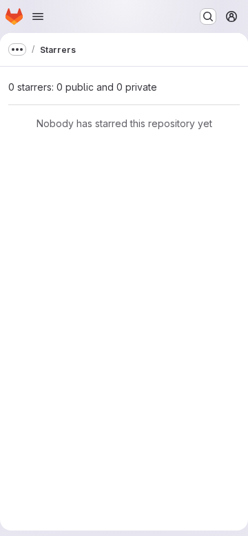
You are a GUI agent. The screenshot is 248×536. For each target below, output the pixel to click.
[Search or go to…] (208, 16)
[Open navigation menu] (38, 16)
